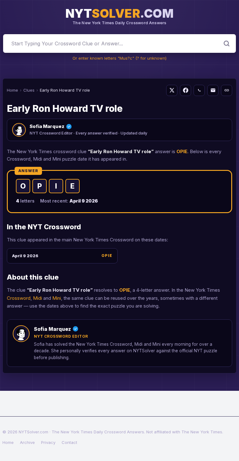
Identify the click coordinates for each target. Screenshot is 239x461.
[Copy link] (226, 90)
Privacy (48, 442)
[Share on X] (171, 90)
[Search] (226, 43)
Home (12, 90)
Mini (56, 298)
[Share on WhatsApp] (199, 90)
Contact (69, 442)
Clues (29, 90)
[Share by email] (212, 90)
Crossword (18, 298)
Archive (27, 442)
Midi (37, 298)
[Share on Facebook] (185, 90)
